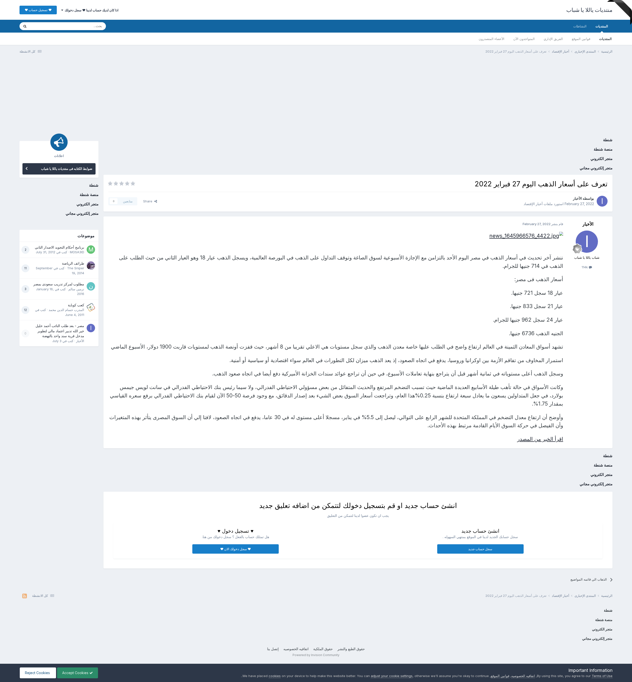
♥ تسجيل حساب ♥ (38, 10)
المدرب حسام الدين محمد (66, 310)
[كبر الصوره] (526, 235)
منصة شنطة (603, 149)
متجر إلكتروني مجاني (596, 168)
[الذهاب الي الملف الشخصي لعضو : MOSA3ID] (91, 249)
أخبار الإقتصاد (533, 204)
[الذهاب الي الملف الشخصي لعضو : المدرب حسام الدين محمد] (91, 307)
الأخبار (577, 198)
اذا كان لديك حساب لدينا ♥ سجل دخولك (90, 10)
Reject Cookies (38, 673)
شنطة (607, 139)
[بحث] (25, 26)
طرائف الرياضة (73, 263)
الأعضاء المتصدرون (491, 39)
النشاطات (580, 26)
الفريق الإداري (553, 39)
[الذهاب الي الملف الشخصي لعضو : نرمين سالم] (91, 286)
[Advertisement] (316, 95)
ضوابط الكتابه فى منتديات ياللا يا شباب (66, 169)
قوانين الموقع (581, 39)
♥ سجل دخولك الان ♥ (235, 549)
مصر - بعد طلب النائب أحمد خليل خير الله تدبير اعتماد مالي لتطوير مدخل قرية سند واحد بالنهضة (60, 331)
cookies (275, 676)
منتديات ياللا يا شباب (589, 10)
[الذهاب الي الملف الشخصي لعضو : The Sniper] (91, 265)
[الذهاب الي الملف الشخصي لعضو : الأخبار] (602, 201)
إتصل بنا (273, 649)
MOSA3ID (77, 252)
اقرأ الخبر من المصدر (540, 439)
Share (148, 201)
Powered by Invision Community (316, 655)
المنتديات (601, 26)
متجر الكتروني (601, 158)
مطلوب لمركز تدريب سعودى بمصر (58, 284)
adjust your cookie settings (392, 676)
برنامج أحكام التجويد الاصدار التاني (59, 247)
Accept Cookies (75, 673)
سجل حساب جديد (480, 549)
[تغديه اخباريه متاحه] (25, 596)
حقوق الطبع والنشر (351, 649)
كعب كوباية (76, 305)
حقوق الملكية (323, 649)
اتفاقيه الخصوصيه (296, 649)
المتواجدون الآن (524, 39)
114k (585, 267)
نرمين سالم (76, 289)
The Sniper (75, 268)
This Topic (45, 26)
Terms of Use (602, 676)
